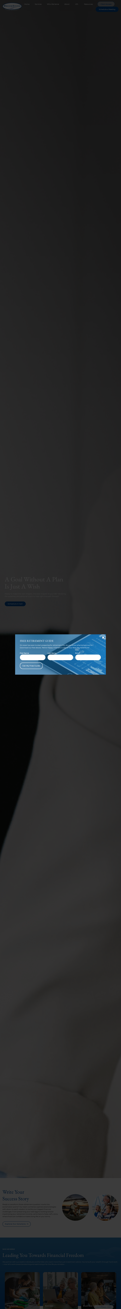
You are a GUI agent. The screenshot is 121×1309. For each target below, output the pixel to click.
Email (77, 653)
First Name (24, 653)
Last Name (52, 653)
